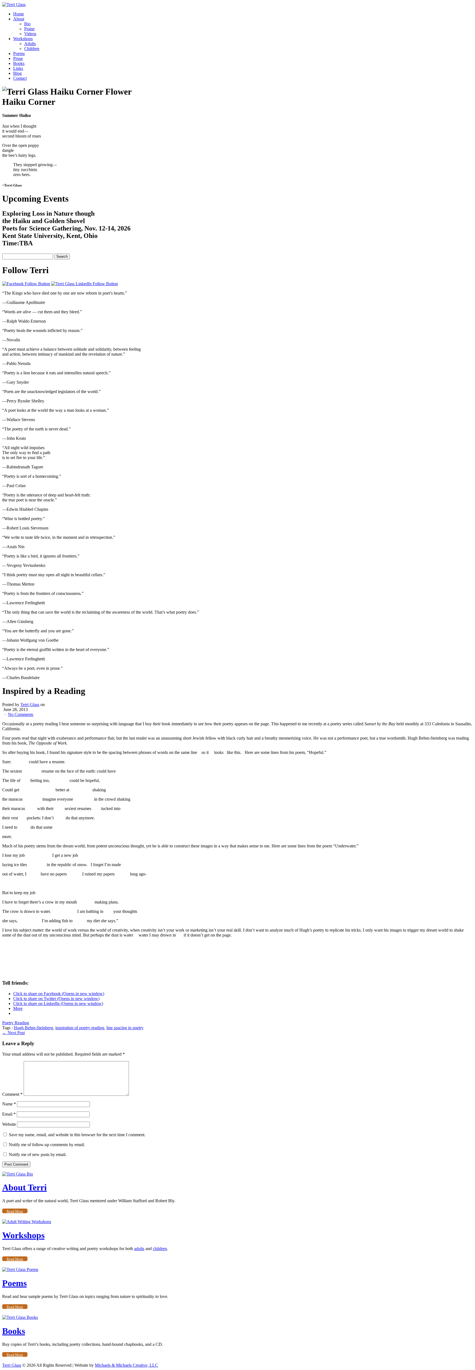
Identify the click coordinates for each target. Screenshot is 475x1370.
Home (18, 14)
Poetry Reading (15, 1022)
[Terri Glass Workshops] (26, 1221)
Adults (30, 43)
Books (18, 63)
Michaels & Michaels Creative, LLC (126, 1365)
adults (139, 1248)
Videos (30, 33)
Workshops (23, 38)
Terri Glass (29, 704)
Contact (20, 78)
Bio (27, 23)
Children (31, 48)
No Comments (20, 714)
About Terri (24, 1187)
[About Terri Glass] (17, 1174)
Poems (19, 53)
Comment (12, 1094)
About (18, 19)
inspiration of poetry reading (79, 1027)
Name (9, 1104)
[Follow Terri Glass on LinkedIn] (84, 283)
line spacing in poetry (124, 1027)
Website (9, 1124)
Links (18, 68)
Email (9, 1114)
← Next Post (13, 1032)
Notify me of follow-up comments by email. (47, 1144)
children (160, 1248)
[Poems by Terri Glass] (20, 1269)
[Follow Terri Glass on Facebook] (26, 283)
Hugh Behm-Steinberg (33, 1027)
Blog (17, 73)
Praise (29, 28)
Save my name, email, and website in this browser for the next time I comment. (77, 1134)
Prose (18, 58)
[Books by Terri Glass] (20, 1317)
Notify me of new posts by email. (38, 1154)
